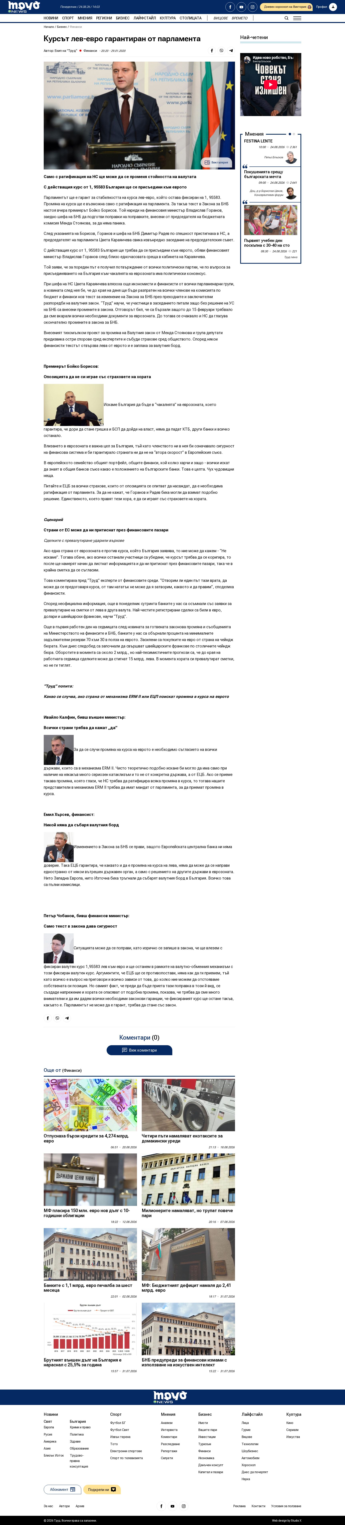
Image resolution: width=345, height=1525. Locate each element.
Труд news (290, 257)
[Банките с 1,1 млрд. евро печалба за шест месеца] (90, 1254)
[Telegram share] (231, 51)
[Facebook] (230, 7)
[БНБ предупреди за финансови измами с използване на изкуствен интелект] (188, 1329)
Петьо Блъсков (273, 157)
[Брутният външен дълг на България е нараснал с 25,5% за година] (90, 1329)
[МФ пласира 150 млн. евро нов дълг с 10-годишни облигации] (90, 1179)
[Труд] (170, 1397)
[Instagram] (252, 7)
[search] (286, 18)
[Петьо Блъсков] (291, 157)
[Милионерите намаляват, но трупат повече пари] (188, 1179)
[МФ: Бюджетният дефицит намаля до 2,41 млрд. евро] (188, 1254)
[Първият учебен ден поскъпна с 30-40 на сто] (270, 220)
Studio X (296, 1520)
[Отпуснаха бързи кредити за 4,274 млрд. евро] (90, 1105)
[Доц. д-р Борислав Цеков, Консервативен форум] (291, 193)
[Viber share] (221, 51)
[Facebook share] (212, 51)
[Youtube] (241, 7)
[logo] (24, 7)
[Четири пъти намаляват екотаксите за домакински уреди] (188, 1105)
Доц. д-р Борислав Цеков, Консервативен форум (266, 192)
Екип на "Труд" (66, 51)
